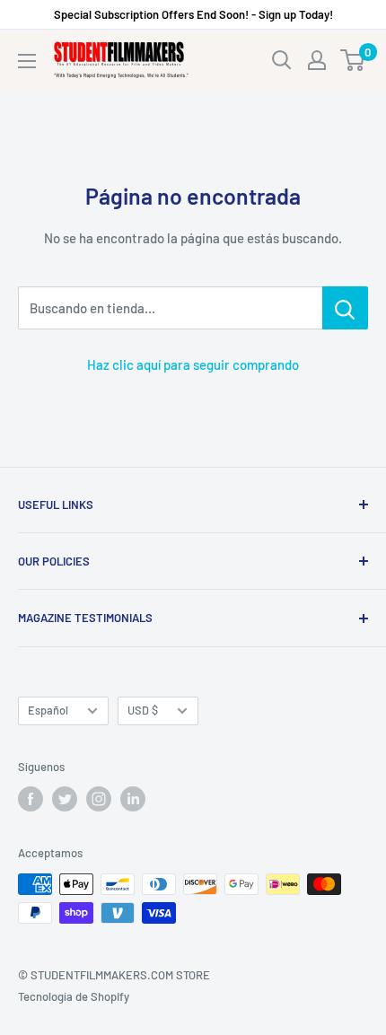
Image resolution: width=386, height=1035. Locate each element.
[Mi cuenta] (317, 60)
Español (48, 710)
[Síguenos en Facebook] (30, 798)
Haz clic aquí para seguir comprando (193, 364)
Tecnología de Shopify (73, 996)
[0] (353, 60)
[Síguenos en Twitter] (64, 798)
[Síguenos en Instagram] (98, 798)
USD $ (142, 710)
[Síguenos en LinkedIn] (132, 798)
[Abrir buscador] (282, 60)
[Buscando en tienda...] (345, 307)
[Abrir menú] (27, 61)
